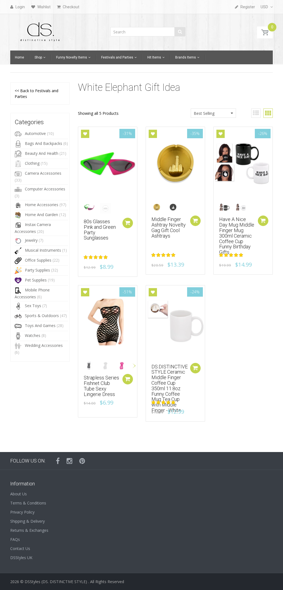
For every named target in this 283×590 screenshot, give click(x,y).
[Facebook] (58, 461)
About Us (18, 493)
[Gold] (159, 207)
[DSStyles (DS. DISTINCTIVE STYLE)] (40, 30)
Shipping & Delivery (27, 521)
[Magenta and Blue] (107, 208)
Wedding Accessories (44, 345)
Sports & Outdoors (42, 315)
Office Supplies (38, 260)
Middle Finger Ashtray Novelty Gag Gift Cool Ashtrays (168, 227)
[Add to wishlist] (85, 134)
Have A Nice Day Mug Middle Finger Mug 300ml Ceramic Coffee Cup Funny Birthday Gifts (236, 235)
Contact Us (20, 548)
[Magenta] (124, 366)
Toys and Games (40, 325)
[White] (243, 207)
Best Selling (204, 113)
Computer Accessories (45, 189)
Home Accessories (41, 204)
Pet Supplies (36, 280)
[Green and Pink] (91, 207)
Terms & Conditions (28, 503)
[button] (96, 257)
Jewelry (31, 240)
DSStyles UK (21, 557)
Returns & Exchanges (29, 530)
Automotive (35, 133)
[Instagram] (69, 461)
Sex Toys (33, 305)
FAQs (15, 539)
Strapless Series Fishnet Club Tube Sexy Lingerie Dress (101, 386)
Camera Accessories (43, 173)
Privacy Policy (22, 512)
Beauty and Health (41, 153)
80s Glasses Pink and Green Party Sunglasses (100, 230)
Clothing (32, 163)
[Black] (175, 207)
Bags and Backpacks (43, 143)
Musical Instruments (43, 250)
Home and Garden (41, 214)
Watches (32, 335)
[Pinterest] (82, 461)
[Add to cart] (195, 368)
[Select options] (127, 223)
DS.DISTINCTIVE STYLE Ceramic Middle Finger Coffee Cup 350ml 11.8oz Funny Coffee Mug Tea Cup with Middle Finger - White (169, 388)
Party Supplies (37, 270)
